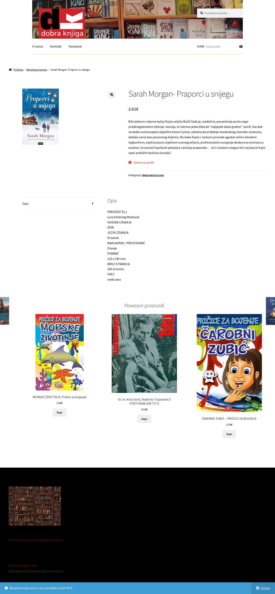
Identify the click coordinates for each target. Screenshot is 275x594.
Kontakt (56, 46)
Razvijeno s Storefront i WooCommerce (36, 571)
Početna (18, 69)
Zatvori (265, 588)
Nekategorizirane (36, 69)
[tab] (59, 204)
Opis (25, 203)
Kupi (59, 412)
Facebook (75, 46)
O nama (37, 46)
